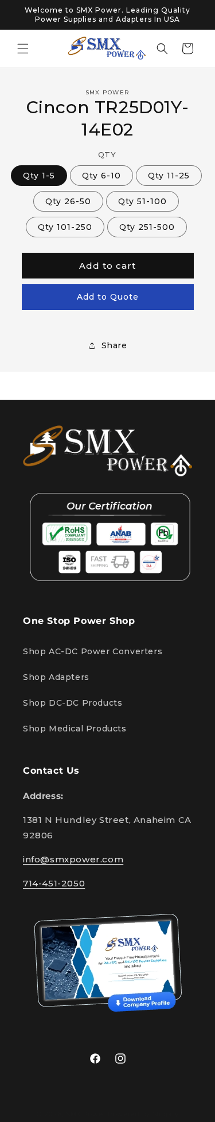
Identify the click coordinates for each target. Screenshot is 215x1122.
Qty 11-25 (169, 175)
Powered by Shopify (143, 1114)
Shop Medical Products (75, 728)
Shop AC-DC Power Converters (92, 651)
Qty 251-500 (147, 227)
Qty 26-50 (68, 201)
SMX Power (85, 1114)
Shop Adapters (56, 677)
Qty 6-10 (101, 175)
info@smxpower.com (73, 859)
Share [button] (114, 345)
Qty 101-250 (65, 227)
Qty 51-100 (142, 201)
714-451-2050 (54, 883)
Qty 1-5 (39, 175)
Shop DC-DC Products (72, 703)
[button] (23, 48)
